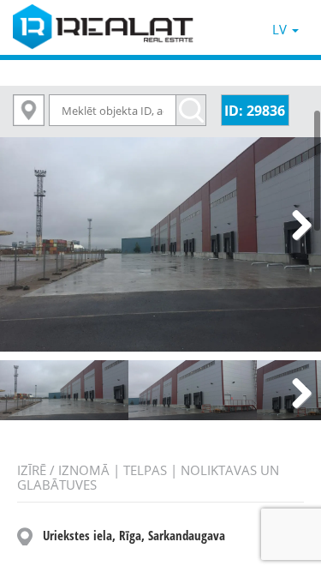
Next (295, 226)
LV (281, 29)
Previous (26, 226)
